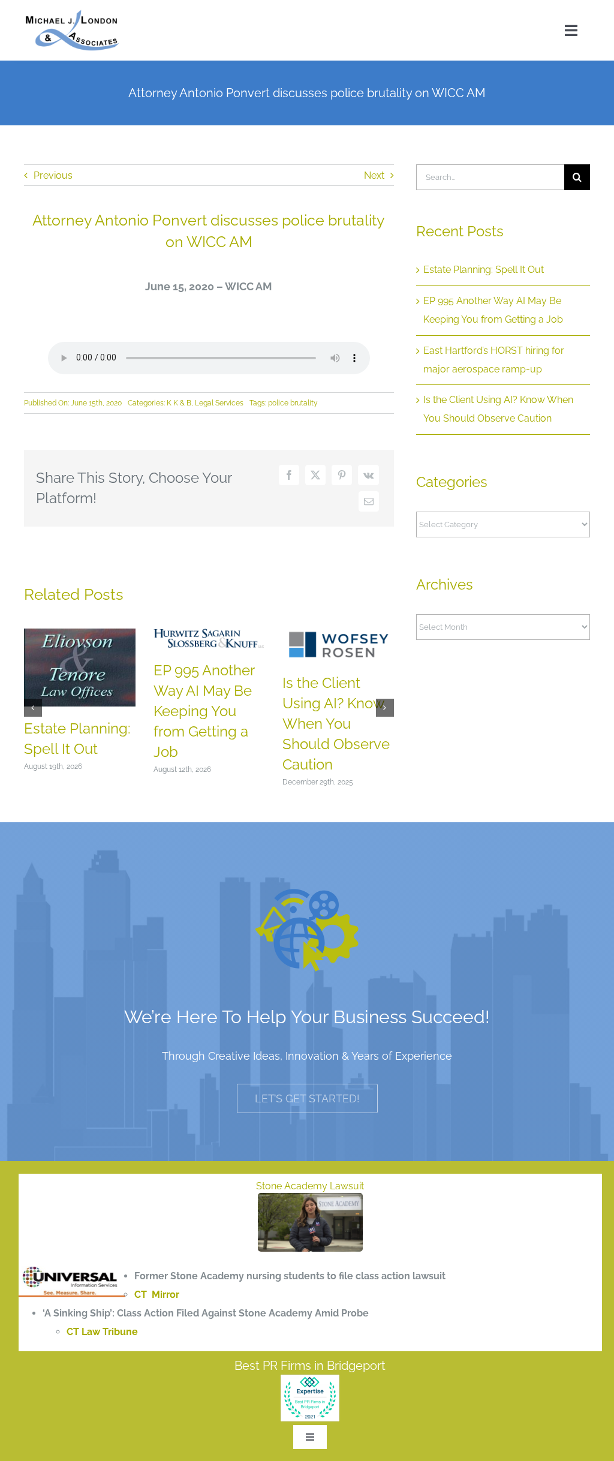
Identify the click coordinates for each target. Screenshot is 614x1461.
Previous (53, 175)
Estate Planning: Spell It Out (483, 269)
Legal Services (219, 403)
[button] (33, 708)
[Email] (369, 501)
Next (374, 175)
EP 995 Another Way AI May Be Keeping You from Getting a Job (204, 711)
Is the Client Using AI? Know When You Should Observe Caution (336, 723)
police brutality (293, 403)
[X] (315, 475)
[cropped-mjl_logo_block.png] (72, 13)
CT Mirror (156, 1294)
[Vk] (368, 475)
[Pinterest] (342, 475)
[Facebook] (289, 475)
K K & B (179, 403)
